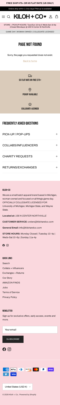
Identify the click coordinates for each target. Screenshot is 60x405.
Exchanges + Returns (13, 273)
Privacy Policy (9, 297)
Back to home (30, 61)
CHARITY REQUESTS (17, 156)
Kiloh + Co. (13, 394)
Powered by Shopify (27, 394)
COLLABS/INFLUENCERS (20, 145)
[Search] (10, 16)
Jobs (5, 287)
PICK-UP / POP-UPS (16, 134)
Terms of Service (11, 292)
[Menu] (3, 16)
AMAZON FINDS (11, 282)
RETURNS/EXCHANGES (19, 167)
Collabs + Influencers (13, 268)
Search (6, 263)
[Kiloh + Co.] (30, 17)
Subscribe (13, 339)
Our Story (7, 278)
